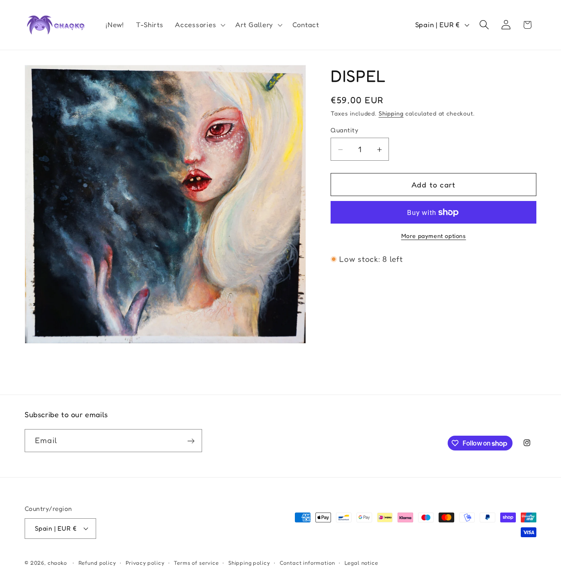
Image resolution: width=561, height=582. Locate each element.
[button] (199, 25)
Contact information (307, 562)
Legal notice (361, 562)
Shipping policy (249, 562)
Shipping (391, 113)
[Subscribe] (191, 441)
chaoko (57, 562)
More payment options (433, 235)
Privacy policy (145, 562)
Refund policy (97, 562)
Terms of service (196, 562)
